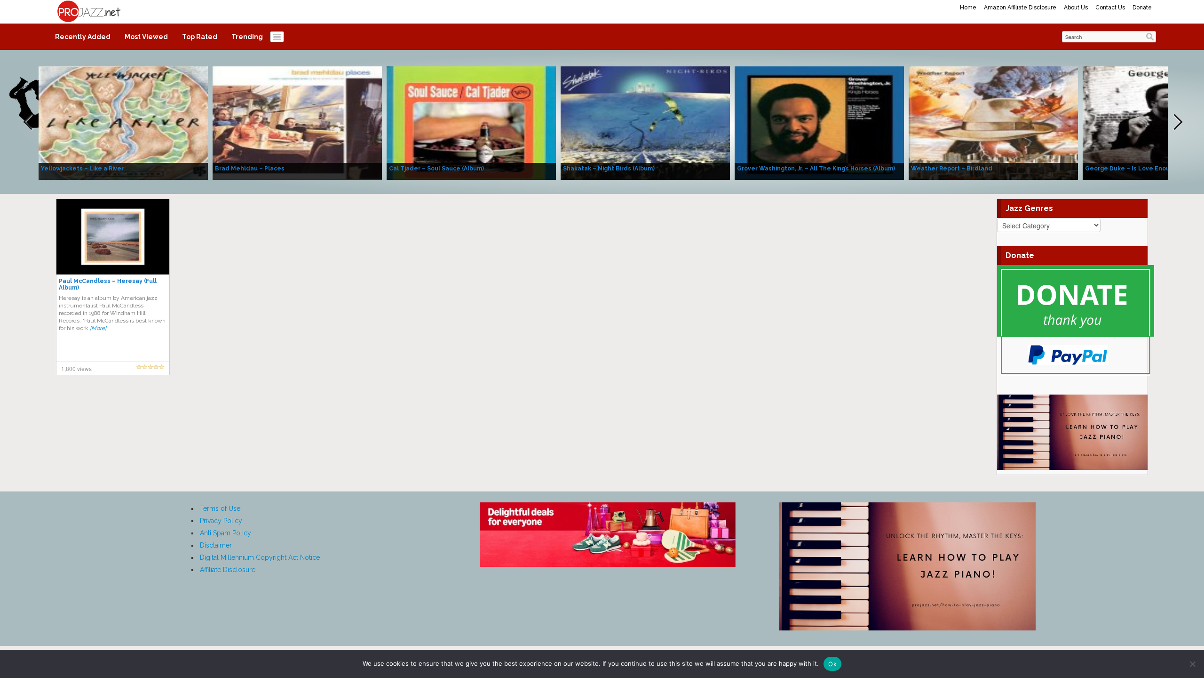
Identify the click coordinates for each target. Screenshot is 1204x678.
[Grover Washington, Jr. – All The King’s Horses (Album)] (819, 122)
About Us (1076, 7)
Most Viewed (146, 36)
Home (968, 7)
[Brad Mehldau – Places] (297, 122)
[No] (1192, 664)
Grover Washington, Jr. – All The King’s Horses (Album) (816, 168)
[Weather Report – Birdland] (993, 122)
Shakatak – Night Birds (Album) (609, 168)
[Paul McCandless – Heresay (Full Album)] (112, 236)
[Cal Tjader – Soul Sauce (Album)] (471, 122)
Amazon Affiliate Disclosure (1020, 7)
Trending (247, 36)
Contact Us (1110, 7)
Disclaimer (216, 545)
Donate (1142, 7)
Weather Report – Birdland (951, 168)
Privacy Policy (221, 521)
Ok (832, 664)
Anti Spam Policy (225, 533)
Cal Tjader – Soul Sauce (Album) (436, 168)
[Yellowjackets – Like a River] (123, 122)
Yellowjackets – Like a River (82, 168)
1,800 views (76, 368)
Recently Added (83, 36)
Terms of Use (220, 508)
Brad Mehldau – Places (250, 168)
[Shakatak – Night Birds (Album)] (645, 122)
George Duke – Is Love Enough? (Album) (1144, 168)
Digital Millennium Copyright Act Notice (260, 557)
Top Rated (199, 36)
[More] (98, 328)
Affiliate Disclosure (227, 569)
